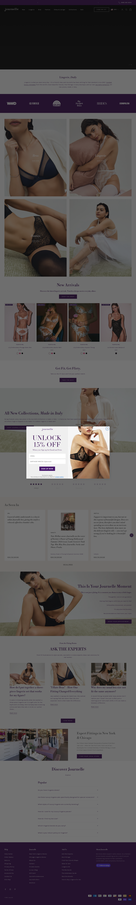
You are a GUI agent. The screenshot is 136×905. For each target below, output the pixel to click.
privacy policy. (59, 477)
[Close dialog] (107, 428)
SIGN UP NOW (47, 469)
